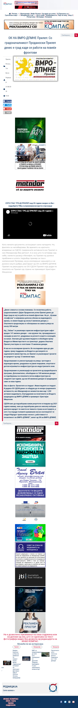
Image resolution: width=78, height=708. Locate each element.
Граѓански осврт (11, 15)
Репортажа (31, 17)
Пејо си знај (62, 15)
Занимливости (51, 15)
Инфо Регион (36, 14)
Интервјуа (40, 17)
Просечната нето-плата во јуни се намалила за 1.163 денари (47, 655)
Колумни (48, 17)
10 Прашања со (63, 14)
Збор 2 (70, 15)
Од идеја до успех (49, 14)
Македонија (25, 14)
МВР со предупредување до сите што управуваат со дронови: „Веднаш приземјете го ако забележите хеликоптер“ (30, 660)
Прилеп (8, 59)
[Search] (56, 423)
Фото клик (40, 15)
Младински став (27, 15)
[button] (7, 101)
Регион (14, 14)
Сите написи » (9, 690)
